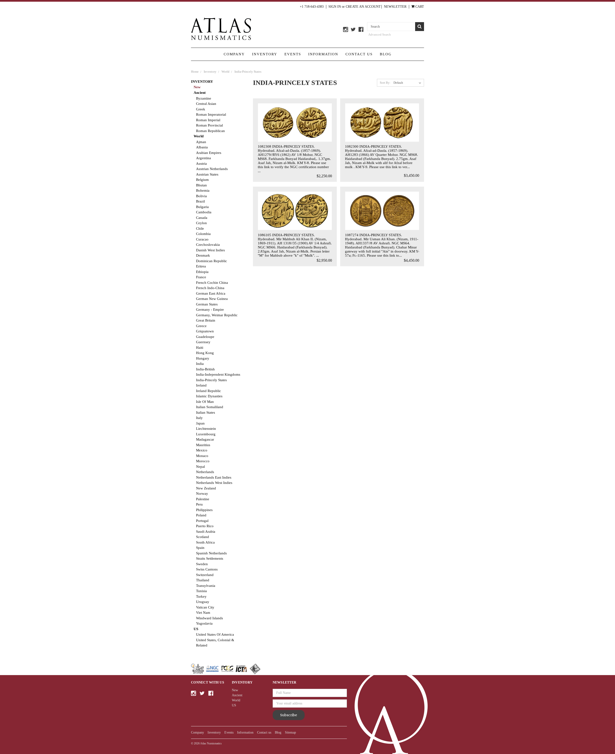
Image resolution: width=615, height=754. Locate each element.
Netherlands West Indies (214, 483)
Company (234, 54)
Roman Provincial (209, 125)
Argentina (203, 158)
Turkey (201, 596)
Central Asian (206, 104)
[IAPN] (255, 668)
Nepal (200, 467)
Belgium (202, 180)
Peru (199, 504)
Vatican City (205, 607)
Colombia (203, 234)
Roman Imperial (208, 120)
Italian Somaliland (209, 407)
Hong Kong (205, 353)
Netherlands (205, 472)
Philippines (204, 510)
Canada (201, 218)
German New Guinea (212, 299)
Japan (200, 423)
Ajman (201, 142)
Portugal (202, 521)
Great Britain (205, 320)
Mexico (201, 450)
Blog (386, 54)
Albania (202, 147)
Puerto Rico (205, 526)
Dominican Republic (211, 261)
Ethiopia (202, 272)
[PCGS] (227, 668)
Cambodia (203, 212)
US (196, 629)
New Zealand (206, 488)
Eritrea (201, 266)
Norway (202, 493)
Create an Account (363, 6)
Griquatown (205, 331)
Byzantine (203, 98)
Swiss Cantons (207, 569)
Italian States (205, 412)
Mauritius (203, 445)
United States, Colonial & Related (215, 642)
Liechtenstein (206, 429)
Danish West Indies (210, 250)
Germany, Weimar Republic (217, 315)
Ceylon (201, 223)
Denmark (203, 255)
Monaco (202, 456)
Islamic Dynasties (209, 396)
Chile (200, 228)
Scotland (202, 537)
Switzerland (205, 575)
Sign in (334, 6)
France (201, 277)
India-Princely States (211, 380)
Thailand (202, 580)
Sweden (202, 564)
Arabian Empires (208, 153)
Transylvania (205, 586)
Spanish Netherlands (211, 553)
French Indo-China (210, 288)
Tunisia (201, 591)
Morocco (202, 461)
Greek (200, 109)
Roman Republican (210, 131)
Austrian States (207, 174)
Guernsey (203, 342)
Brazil (200, 201)
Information (323, 54)
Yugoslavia (204, 623)
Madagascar (205, 439)
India (200, 364)
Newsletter (395, 6)
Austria (201, 163)
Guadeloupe (205, 337)
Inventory (264, 54)
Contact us (359, 54)
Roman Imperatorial (211, 114)
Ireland (201, 385)
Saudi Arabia (205, 531)
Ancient (200, 93)
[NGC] (212, 668)
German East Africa (210, 293)
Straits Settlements (209, 558)
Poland (201, 515)
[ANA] (197, 668)
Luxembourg (205, 434)
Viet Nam (203, 613)
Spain (200, 548)
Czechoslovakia (208, 245)
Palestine (202, 499)
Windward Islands (209, 618)
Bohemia (202, 190)
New (197, 87)
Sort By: (385, 82)
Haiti (199, 347)
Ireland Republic (208, 391)
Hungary (202, 358)
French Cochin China (212, 283)
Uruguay (202, 602)
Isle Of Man (205, 402)
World (198, 136)
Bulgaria (202, 207)
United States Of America (215, 634)
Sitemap (290, 732)
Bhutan (201, 185)
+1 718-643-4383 (312, 6)
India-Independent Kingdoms (218, 374)
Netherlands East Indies (213, 477)
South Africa (205, 542)
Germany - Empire (210, 309)
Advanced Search (379, 34)
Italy (199, 418)
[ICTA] (241, 668)
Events (292, 54)
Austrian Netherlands (212, 169)
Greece (201, 326)
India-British (205, 369)
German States (207, 304)
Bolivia (201, 196)
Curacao (202, 239)
